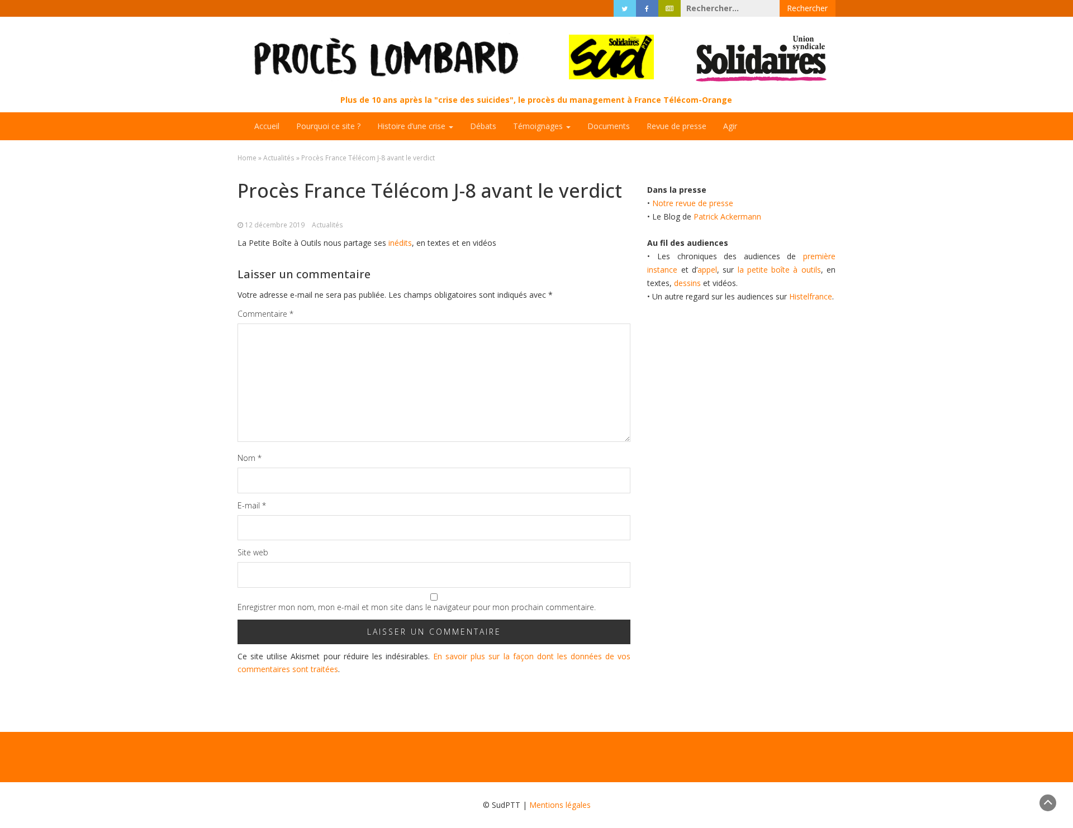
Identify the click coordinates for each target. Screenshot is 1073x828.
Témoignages (539, 126)
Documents (608, 126)
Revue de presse (676, 126)
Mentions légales (560, 805)
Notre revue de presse (692, 203)
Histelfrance (810, 296)
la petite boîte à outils (779, 269)
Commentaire (265, 313)
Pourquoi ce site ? (328, 126)
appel (707, 269)
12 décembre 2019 (275, 224)
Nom (250, 458)
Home (247, 157)
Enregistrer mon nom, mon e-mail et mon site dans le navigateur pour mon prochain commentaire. (417, 607)
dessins (687, 283)
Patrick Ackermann (727, 216)
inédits (400, 242)
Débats (483, 126)
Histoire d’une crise (412, 126)
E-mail (252, 505)
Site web (253, 552)
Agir (730, 126)
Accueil (266, 126)
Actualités (279, 157)
